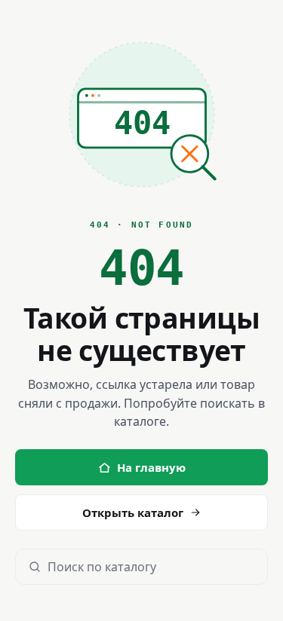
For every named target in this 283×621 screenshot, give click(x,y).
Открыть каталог (132, 512)
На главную (151, 467)
